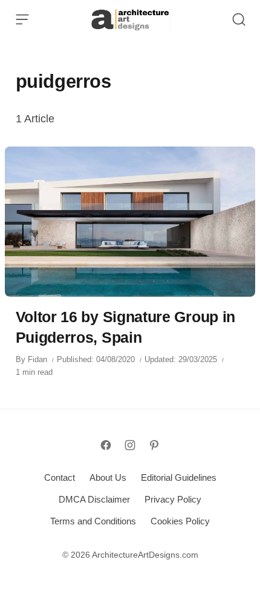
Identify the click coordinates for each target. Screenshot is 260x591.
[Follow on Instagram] (130, 445)
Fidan (37, 359)
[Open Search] (239, 19)
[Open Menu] (22, 19)
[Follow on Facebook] (106, 445)
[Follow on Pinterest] (154, 445)
